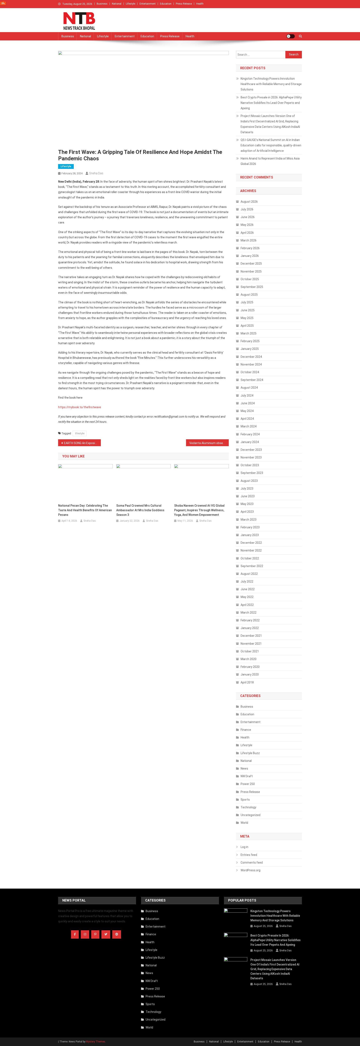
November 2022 (251, 550)
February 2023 (250, 527)
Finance (246, 729)
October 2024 (250, 372)
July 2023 (247, 488)
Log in (244, 847)
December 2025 (251, 263)
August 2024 (249, 387)
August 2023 (249, 480)
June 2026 (248, 217)
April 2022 (247, 605)
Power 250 (248, 784)
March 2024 (248, 426)
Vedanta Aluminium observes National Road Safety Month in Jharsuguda (209, 443)
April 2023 (247, 511)
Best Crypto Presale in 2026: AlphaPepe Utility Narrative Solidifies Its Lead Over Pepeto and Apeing (271, 103)
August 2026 (249, 201)
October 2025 (250, 279)
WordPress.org (250, 870)
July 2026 (247, 209)
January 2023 (250, 535)
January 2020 (250, 674)
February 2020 (250, 666)
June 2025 (248, 310)
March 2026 (248, 240)
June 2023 (248, 496)
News (244, 768)
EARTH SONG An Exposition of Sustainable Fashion (82, 443)
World (244, 822)
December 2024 (251, 356)
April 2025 (247, 325)
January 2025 (250, 348)
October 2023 (250, 465)
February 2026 (250, 248)
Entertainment (148, 3)
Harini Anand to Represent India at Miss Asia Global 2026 (270, 161)
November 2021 (251, 643)
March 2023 (248, 519)
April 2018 (247, 682)
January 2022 (250, 628)
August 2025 (249, 294)
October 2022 (250, 558)
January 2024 (250, 442)
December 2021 (251, 635)
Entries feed (249, 854)
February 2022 (250, 620)
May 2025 (247, 318)
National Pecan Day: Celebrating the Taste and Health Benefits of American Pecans (85, 510)
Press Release (184, 3)
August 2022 (249, 573)
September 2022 (252, 566)
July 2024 (247, 395)
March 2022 (248, 612)
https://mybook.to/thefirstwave (79, 407)
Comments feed (252, 862)
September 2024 (252, 380)
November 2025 (251, 271)
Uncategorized (250, 815)
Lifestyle (130, 3)
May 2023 (247, 504)
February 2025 (250, 341)
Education (165, 3)
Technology (248, 807)
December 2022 (251, 542)
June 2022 (248, 589)
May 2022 (247, 597)
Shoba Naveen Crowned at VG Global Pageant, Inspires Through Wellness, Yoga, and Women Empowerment (199, 510)
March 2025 (248, 333)
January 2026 (250, 255)
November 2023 (251, 457)
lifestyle (79, 433)
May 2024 (247, 411)
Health (200, 3)
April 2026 (247, 232)
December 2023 (251, 449)
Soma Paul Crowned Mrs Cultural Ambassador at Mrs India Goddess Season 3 (140, 510)
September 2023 (252, 473)
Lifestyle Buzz (250, 753)
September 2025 (252, 287)
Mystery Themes (95, 1041)
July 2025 (247, 302)
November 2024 (251, 364)
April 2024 (247, 418)
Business (102, 3)
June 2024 (248, 403)
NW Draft (247, 776)
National (116, 3)
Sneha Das (96, 173)
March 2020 (248, 659)
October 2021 (250, 651)
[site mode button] (290, 36)
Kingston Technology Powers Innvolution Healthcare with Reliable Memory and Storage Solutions (271, 84)
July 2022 (247, 581)
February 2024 (250, 434)
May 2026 (247, 224)
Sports (245, 799)
